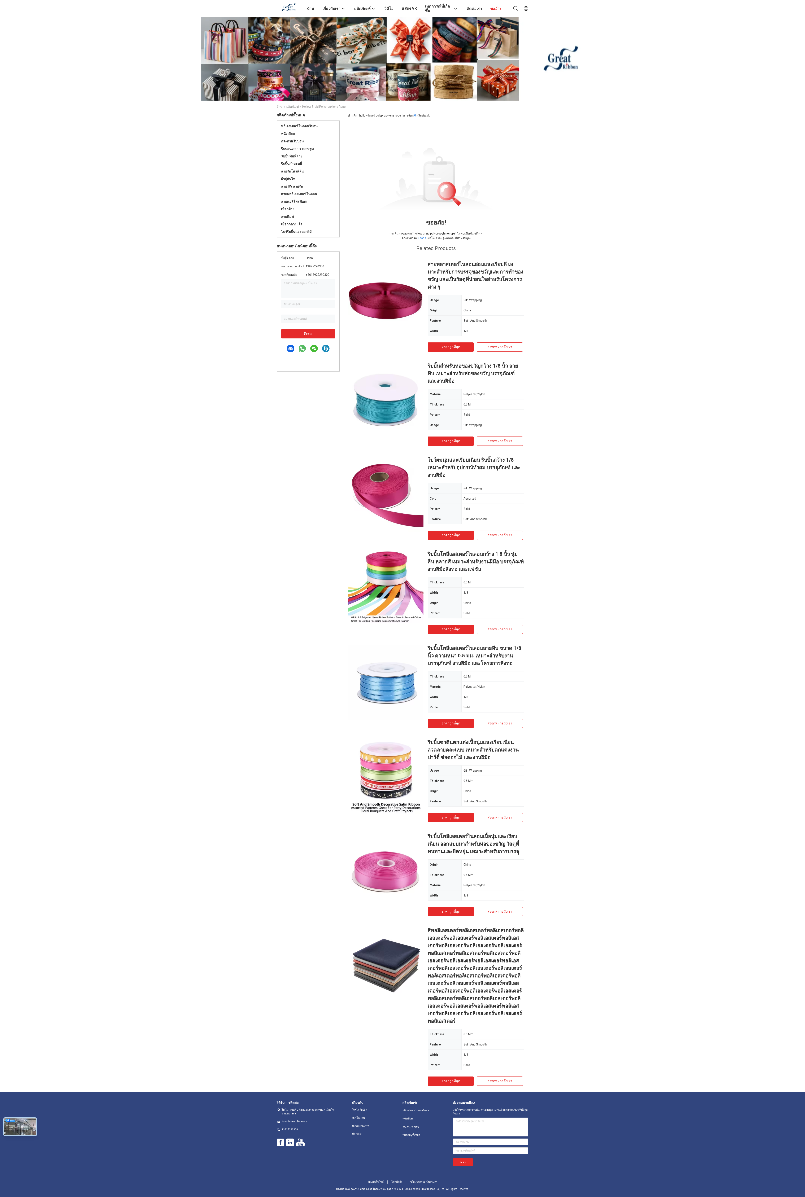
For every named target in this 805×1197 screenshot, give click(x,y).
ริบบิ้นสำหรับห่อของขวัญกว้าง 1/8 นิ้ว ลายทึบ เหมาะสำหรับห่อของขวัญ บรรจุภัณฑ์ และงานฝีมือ (473, 373)
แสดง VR (409, 8)
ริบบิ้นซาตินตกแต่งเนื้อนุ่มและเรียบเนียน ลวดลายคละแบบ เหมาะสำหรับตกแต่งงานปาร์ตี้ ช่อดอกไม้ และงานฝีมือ (473, 749)
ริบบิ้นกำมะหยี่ (291, 164)
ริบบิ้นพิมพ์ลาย (291, 156)
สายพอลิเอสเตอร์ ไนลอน (299, 194)
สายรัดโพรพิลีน (292, 171)
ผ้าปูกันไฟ (288, 179)
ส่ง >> (463, 1162)
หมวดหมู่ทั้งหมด (411, 1135)
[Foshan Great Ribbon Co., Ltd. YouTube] (300, 1142)
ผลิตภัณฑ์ (292, 106)
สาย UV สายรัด (292, 186)
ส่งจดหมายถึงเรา (499, 347)
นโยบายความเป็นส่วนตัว (424, 1181)
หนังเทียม (288, 134)
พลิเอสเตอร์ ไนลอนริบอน (299, 126)
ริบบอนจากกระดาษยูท (297, 149)
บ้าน (279, 106)
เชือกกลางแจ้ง (291, 224)
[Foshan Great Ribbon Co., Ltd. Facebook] (280, 1142)
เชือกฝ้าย (287, 209)
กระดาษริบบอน (292, 141)
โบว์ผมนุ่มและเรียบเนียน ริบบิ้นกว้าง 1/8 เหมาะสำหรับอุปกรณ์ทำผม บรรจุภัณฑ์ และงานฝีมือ (474, 467)
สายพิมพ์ (287, 217)
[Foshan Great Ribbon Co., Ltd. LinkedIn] (290, 1142)
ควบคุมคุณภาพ (360, 1125)
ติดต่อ (308, 334)
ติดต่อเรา (357, 1133)
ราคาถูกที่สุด (450, 347)
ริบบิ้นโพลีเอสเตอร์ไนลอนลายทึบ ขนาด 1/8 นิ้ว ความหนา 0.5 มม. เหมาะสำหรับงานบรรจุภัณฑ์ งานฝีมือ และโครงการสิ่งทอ (474, 655)
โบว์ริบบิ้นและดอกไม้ (296, 232)
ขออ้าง (421, 238)
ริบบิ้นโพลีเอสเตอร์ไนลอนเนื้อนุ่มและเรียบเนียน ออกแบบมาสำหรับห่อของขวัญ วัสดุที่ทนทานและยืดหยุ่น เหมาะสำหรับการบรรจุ (473, 843)
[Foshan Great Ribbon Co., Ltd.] (289, 7)
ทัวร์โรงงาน (358, 1117)
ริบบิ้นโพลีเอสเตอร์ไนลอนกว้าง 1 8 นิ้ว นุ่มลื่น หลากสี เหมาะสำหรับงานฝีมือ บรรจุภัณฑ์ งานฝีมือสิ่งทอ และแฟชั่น (476, 561)
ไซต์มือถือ (397, 1181)
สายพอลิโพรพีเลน (294, 201)
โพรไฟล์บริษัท (359, 1109)
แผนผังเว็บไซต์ (375, 1181)
